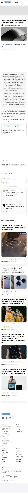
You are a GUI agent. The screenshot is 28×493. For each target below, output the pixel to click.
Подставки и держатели (5, 444)
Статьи (4, 448)
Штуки (3, 438)
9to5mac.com (6, 133)
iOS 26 (17, 424)
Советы (18, 448)
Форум (4, 456)
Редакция (18, 459)
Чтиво (3, 459)
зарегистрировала (8, 44)
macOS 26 (18, 426)
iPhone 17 (18, 428)
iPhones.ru (5, 480)
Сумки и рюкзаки (6, 440)
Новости (22, 164)
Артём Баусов (6, 261)
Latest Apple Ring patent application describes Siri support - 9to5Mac (12, 126)
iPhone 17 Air (19, 431)
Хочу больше (14, 402)
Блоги (3, 454)
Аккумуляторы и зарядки (6, 429)
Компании (4, 457)
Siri (7, 164)
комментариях (13, 186)
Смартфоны (5, 431)
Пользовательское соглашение (8, 467)
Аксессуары (5, 452)
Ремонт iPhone (19, 456)
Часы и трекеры (5, 435)
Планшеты (4, 433)
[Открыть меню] (2, 2)
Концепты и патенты (14, 164)
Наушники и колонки (6, 426)
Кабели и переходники (7, 442)
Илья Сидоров (6, 294)
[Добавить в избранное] (22, 25)
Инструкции (19, 451)
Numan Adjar (9, 204)
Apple (3, 164)
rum (7, 190)
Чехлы (3, 436)
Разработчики (19, 454)
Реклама (18, 461)
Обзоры (4, 424)
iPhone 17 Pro (19, 430)
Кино (3, 461)
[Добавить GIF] (7, 182)
